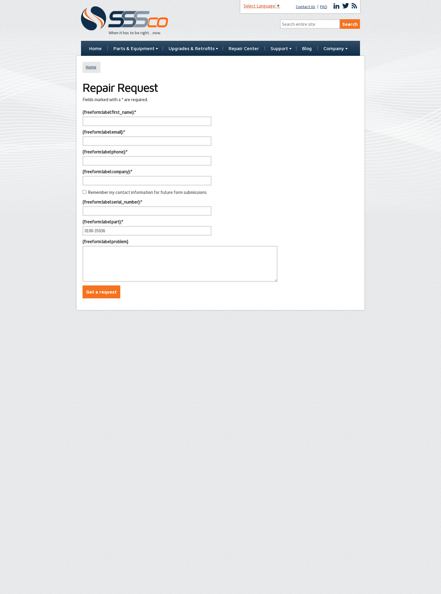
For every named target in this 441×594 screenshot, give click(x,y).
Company (333, 48)
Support (279, 48)
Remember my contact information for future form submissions (147, 192)
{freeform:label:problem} (105, 241)
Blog (307, 48)
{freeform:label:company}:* (107, 171)
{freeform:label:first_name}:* (109, 112)
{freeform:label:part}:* (102, 221)
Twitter (345, 6)
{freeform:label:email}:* (103, 132)
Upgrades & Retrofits (191, 48)
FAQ (323, 7)
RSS (354, 6)
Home (95, 48)
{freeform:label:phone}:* (105, 151)
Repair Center (244, 48)
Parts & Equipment (133, 48)
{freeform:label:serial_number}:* (112, 202)
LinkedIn (337, 6)
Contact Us (305, 7)
